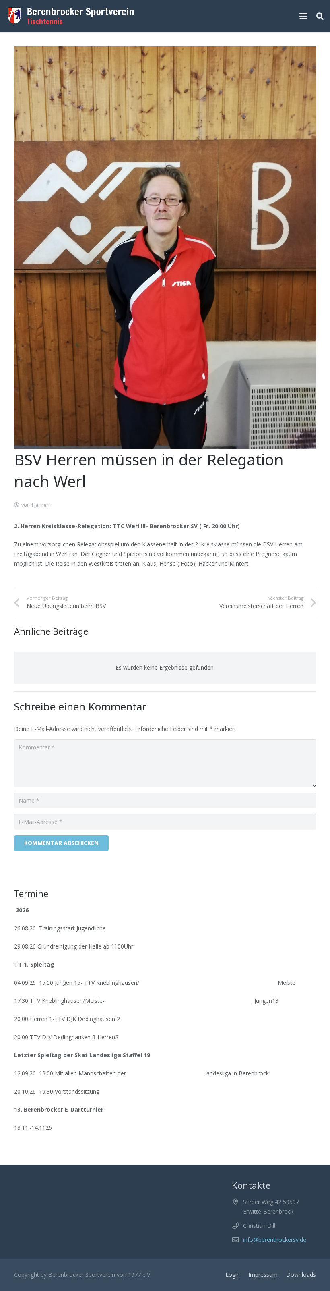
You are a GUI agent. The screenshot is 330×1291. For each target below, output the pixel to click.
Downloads (301, 1275)
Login (232, 1275)
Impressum (263, 1275)
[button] (303, 16)
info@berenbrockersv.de (274, 1239)
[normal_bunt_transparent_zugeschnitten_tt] (71, 16)
